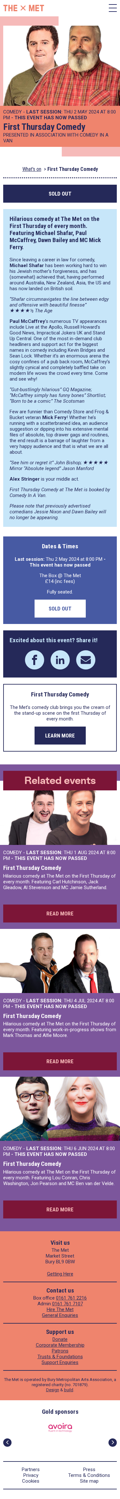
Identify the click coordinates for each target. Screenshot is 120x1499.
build (68, 1389)
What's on (31, 169)
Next (112, 1442)
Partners (31, 1469)
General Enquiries (60, 1315)
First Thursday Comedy (32, 868)
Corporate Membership (60, 1345)
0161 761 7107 (67, 1304)
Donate (60, 1339)
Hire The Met (60, 1309)
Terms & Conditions (89, 1475)
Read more (60, 913)
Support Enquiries (60, 1362)
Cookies (30, 1481)
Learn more (60, 735)
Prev (7, 1442)
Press (89, 1469)
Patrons (60, 1351)
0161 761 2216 (71, 1298)
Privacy (30, 1475)
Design (52, 1389)
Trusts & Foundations (60, 1357)
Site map (89, 1481)
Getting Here (60, 1274)
